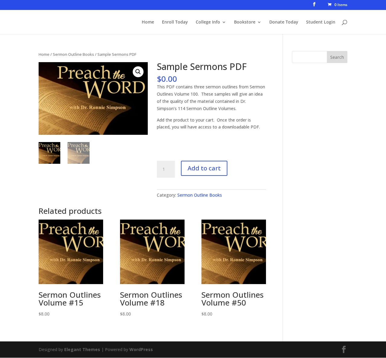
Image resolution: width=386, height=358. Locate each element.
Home (148, 22)
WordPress (141, 349)
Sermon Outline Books (73, 54)
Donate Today (283, 22)
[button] (138, 71)
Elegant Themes (82, 349)
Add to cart (204, 168)
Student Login (320, 22)
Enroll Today (175, 22)
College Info (208, 22)
